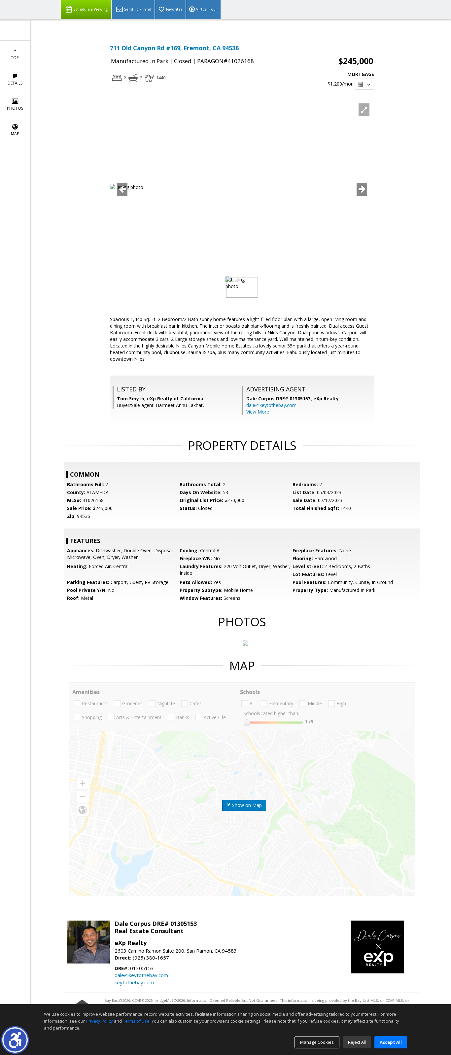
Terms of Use (136, 1021)
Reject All (357, 1042)
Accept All (391, 1042)
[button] (15, 1040)
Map (15, 133)
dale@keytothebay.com (271, 405)
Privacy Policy (99, 1021)
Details (15, 83)
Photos (15, 108)
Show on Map (246, 805)
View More (257, 412)
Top (15, 57)
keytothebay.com (134, 982)
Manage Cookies (317, 1042)
